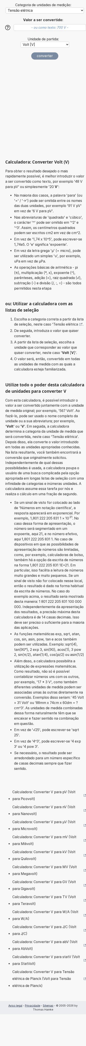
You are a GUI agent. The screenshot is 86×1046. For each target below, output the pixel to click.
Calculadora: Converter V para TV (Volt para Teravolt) (44, 900)
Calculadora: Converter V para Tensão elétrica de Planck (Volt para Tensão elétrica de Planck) (43, 979)
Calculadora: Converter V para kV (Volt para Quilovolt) (43, 855)
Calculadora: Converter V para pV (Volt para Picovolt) (43, 795)
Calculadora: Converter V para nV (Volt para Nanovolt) (43, 810)
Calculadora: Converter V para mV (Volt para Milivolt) (44, 840)
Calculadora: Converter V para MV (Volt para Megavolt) (44, 870)
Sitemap (48, 1005)
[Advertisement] (43, 110)
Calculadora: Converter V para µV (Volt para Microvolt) (43, 825)
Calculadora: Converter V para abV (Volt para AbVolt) (44, 945)
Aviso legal (15, 1005)
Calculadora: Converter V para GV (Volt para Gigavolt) (44, 885)
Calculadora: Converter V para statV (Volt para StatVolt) (46, 960)
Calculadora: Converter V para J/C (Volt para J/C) (44, 930)
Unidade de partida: (43, 39)
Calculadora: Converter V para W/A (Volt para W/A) (45, 915)
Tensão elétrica (65, 324)
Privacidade (32, 1005)
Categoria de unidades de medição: (43, 5)
